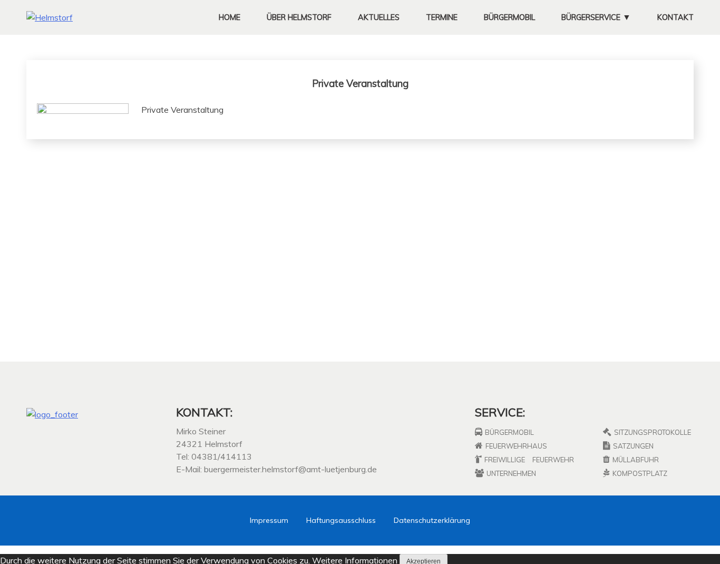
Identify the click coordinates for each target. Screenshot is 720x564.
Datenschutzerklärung (432, 520)
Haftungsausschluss (341, 520)
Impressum (269, 520)
